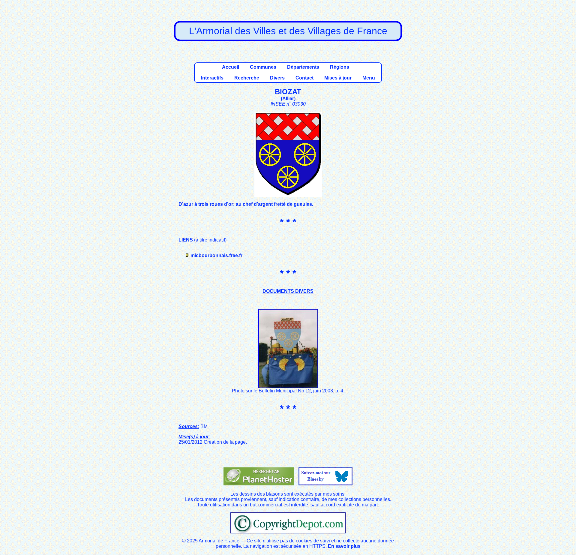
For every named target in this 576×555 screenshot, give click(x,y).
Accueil (230, 67)
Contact (305, 77)
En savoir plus (344, 546)
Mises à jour (338, 77)
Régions (339, 67)
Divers (277, 77)
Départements (303, 67)
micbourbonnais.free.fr (216, 255)
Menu (368, 77)
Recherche (246, 77)
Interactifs (212, 77)
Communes (263, 67)
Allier (288, 98)
